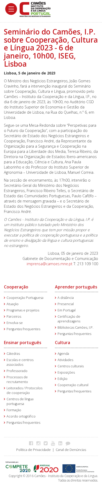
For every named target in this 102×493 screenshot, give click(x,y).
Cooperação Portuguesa (25, 297)
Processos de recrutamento (17, 379)
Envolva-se (15, 323)
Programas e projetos (23, 310)
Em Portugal (67, 310)
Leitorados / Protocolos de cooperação (24, 390)
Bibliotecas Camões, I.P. (75, 327)
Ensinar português (22, 342)
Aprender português (76, 287)
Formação (14, 410)
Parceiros (14, 316)
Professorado (17, 371)
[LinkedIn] (61, 443)
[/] (35, 8)
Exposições (66, 372)
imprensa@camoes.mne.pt (49, 263)
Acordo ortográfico (21, 416)
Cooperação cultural (73, 385)
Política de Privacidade (33, 450)
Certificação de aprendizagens (69, 318)
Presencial (66, 304)
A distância (66, 297)
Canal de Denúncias (71, 450)
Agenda (63, 353)
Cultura (62, 342)
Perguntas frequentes (23, 329)
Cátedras (13, 353)
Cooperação (16, 287)
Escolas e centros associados (20, 362)
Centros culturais (71, 366)
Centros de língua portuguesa (20, 401)
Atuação (13, 304)
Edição (62, 378)
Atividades (65, 360)
